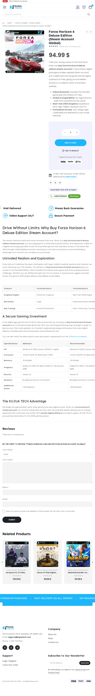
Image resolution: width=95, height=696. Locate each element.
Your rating (7, 450)
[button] (2, 562)
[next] (91, 32)
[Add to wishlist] (26, 551)
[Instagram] (60, 183)
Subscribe (85, 663)
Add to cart (71, 143)
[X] (55, 183)
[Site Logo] (16, 7)
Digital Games (11, 570)
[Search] (88, 14)
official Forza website (78, 336)
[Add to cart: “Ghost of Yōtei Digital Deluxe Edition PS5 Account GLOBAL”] (26, 545)
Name (5, 487)
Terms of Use (80, 669)
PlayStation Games (22, 570)
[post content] (17, 554)
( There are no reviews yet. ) (70, 46)
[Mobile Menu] (4, 7)
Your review (8, 459)
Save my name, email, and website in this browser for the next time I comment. (40, 511)
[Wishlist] (84, 7)
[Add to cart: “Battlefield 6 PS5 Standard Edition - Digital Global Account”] (87, 545)
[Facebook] (51, 183)
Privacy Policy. (54, 672)
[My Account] (77, 7)
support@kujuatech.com (19, 637)
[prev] (87, 32)
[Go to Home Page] (3, 23)
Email (5, 499)
